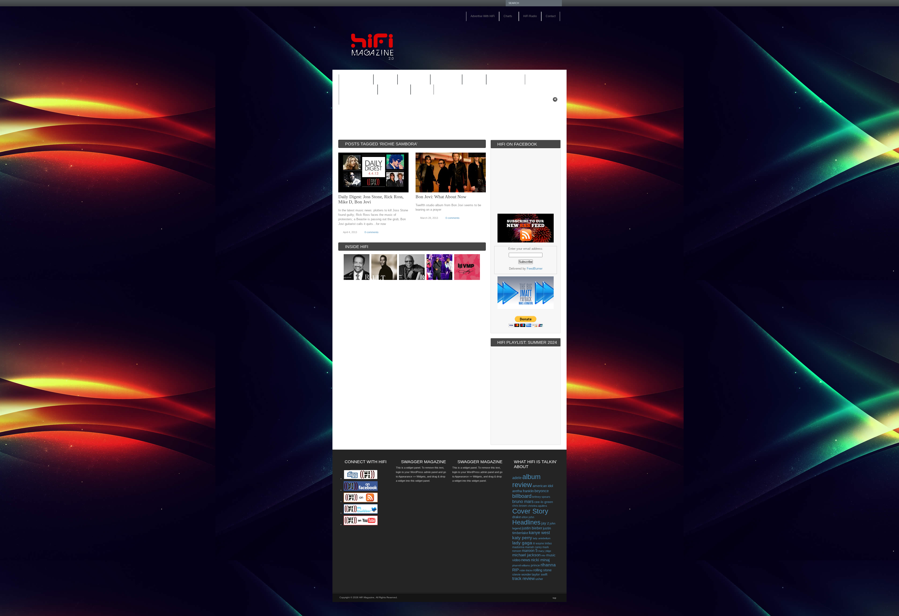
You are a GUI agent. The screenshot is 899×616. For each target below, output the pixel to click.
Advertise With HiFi (483, 16)
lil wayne (538, 543)
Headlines (526, 522)
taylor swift (539, 574)
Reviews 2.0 (355, 90)
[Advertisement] (507, 34)
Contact (551, 16)
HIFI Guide (414, 79)
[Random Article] (555, 101)
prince (535, 565)
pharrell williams (521, 565)
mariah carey (533, 547)
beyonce (541, 491)
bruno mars (523, 501)
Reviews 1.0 (502, 80)
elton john (528, 517)
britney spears (541, 497)
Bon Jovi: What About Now (441, 196)
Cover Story (530, 511)
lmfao (548, 543)
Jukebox (443, 80)
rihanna (548, 564)
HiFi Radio (530, 16)
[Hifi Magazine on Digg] (361, 478)
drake (516, 517)
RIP (515, 570)
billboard (521, 496)
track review (523, 578)
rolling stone (542, 570)
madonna (518, 547)
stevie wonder (521, 574)
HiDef (382, 80)
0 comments (372, 232)
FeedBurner (534, 268)
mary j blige (544, 551)
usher (539, 579)
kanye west (539, 532)
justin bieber (532, 528)
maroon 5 (530, 551)
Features (353, 80)
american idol (543, 486)
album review (526, 480)
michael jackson (526, 555)
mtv (543, 555)
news (525, 559)
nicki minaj (540, 560)
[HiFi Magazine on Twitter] (361, 512)
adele (517, 478)
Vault (422, 89)
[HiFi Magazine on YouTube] (361, 524)
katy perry (522, 537)
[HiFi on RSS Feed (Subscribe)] (361, 501)
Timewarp (394, 89)
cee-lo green (543, 502)
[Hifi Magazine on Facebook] (361, 489)
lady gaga (522, 542)
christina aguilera (537, 505)
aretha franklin (523, 491)
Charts (505, 16)
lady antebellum (541, 538)
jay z (545, 523)
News (471, 80)
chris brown (519, 505)
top (554, 598)
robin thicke (526, 570)
